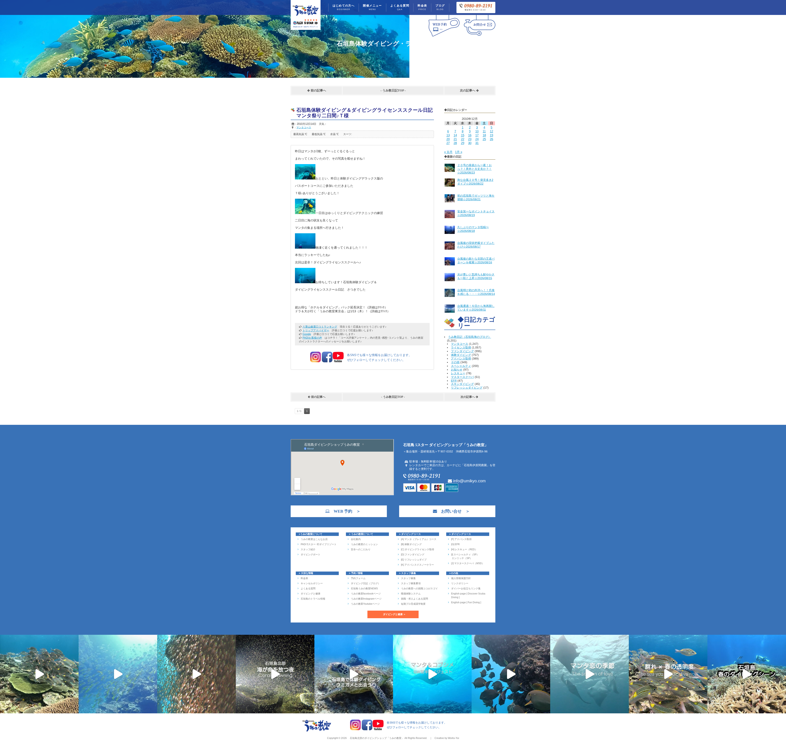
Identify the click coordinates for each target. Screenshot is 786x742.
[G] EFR (455, 544)
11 (484, 131)
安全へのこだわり (360, 549)
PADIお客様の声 (312, 337)
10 (477, 131)
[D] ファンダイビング (412, 554)
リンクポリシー (459, 583)
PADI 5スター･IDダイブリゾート (319, 544)
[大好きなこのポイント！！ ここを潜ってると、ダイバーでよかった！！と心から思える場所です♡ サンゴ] (39, 674)
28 (455, 143)
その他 (455, 362)
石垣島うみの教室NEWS (364, 588)
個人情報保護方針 (461, 578)
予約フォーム (358, 578)
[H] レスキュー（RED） (464, 549)
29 (462, 143)
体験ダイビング (461, 354)
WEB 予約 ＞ (345, 511)
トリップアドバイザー (316, 330)
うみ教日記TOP (393, 90)
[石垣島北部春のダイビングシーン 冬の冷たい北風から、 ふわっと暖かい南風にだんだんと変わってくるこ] (746, 674)
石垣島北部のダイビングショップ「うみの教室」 (376, 738)
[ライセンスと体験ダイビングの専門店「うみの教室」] (317, 731)
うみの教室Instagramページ (366, 598)
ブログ (440, 7)
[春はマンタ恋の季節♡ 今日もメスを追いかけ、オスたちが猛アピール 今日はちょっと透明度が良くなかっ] (589, 674)
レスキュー (458, 373)
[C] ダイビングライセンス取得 (417, 549)
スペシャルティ (461, 366)
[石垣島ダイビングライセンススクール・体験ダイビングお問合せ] (479, 36)
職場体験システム (411, 593)
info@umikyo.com (469, 481)
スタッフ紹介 (308, 549)
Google (307, 334)
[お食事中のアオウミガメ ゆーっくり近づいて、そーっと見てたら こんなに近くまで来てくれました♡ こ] (353, 674)
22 (462, 139)
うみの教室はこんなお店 (314, 539)
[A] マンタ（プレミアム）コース (418, 539)
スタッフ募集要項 (411, 583)
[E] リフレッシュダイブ (414, 559)
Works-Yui (453, 738)
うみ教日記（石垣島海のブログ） (469, 336)
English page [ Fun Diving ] (466, 602)
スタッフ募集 (408, 578)
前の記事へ (318, 90)
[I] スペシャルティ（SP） (465, 554)
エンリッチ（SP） (461, 558)
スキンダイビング (462, 384)
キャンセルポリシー (312, 583)
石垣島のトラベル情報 (313, 598)
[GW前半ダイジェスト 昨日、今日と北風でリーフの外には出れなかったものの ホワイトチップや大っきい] (432, 674)
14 (455, 135)
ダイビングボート (310, 554)
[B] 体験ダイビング (411, 544)
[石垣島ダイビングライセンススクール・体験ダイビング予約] (444, 36)
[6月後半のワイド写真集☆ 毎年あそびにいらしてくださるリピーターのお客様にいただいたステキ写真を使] (196, 674)
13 (448, 135)
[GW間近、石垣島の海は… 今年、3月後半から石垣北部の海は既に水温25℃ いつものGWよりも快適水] (511, 674)
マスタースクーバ (462, 377)
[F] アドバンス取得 (461, 539)
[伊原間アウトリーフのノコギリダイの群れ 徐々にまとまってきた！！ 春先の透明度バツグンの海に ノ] (668, 674)
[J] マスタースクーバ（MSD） (467, 563)
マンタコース (459, 343)
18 (484, 135)
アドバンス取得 (461, 358)
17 (477, 135)
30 (469, 143)
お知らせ (456, 369)
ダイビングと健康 (310, 593)
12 (491, 131)
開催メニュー (372, 7)
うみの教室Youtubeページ (365, 603)
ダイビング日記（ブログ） (365, 583)
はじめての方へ (344, 7)
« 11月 (448, 152)
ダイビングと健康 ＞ (394, 614)
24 (477, 139)
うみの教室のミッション (364, 544)
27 (448, 143)
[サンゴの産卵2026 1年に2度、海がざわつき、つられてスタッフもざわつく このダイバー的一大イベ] (275, 674)
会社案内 (356, 539)
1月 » (458, 152)
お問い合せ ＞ (453, 511)
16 (469, 135)
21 (455, 139)
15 (462, 135)
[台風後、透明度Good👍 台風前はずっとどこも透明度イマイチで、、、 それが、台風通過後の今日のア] (118, 674)
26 (491, 139)
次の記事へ (468, 90)
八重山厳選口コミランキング (320, 326)
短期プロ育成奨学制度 (413, 603)
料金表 (422, 7)
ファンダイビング (462, 351)
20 (448, 139)
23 (469, 139)
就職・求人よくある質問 (414, 598)
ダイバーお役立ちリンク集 (466, 588)
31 (477, 143)
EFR (454, 380)
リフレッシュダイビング (466, 387)
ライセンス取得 (461, 347)
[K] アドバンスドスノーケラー (417, 564)
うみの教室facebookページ (366, 593)
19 (491, 135)
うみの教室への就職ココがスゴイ (419, 588)
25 (484, 139)
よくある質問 (399, 7)
